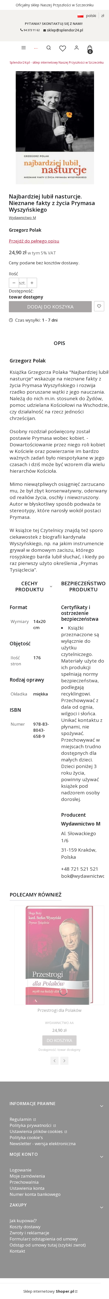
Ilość (13, 274)
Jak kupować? (23, 1220)
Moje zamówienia (27, 1176)
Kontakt (17, 1251)
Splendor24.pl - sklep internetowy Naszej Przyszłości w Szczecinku (57, 62)
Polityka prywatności (31, 1125)
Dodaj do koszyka (50, 306)
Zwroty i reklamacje (29, 1233)
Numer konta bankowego (35, 1194)
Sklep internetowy (48, 1291)
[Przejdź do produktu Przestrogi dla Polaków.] (59, 955)
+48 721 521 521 (79, 869)
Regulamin (21, 1119)
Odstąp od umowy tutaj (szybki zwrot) (48, 1245)
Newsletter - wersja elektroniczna (43, 1143)
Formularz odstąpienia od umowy (44, 1239)
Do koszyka (59, 1040)
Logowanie (20, 1170)
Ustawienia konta (27, 1188)
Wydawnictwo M (22, 217)
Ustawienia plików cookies (37, 1131)
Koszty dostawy (25, 1227)
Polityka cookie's (26, 1137)
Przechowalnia (24, 1182)
